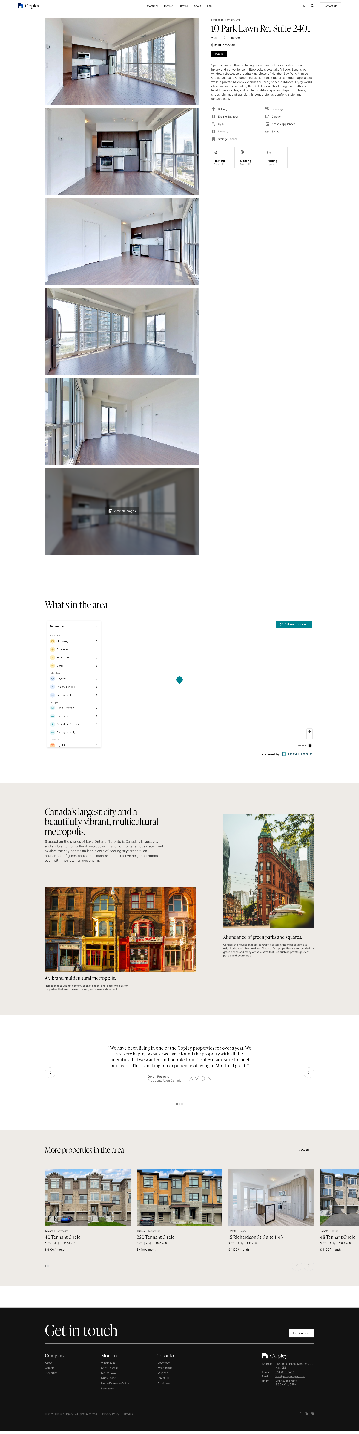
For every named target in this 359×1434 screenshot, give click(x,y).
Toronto (168, 5)
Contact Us (330, 5)
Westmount (108, 1362)
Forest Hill (163, 1378)
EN (303, 5)
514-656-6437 (284, 1371)
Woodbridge (164, 1367)
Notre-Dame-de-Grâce (115, 1383)
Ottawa (183, 5)
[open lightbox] (122, 61)
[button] (152, 6)
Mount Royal (108, 1372)
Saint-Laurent (109, 1367)
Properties (51, 1372)
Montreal (152, 5)
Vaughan (162, 1372)
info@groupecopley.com (290, 1376)
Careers (49, 1367)
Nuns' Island (108, 1378)
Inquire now (301, 1333)
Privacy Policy (110, 1413)
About (197, 5)
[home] (57, 6)
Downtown (107, 1388)
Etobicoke (163, 1383)
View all (303, 1150)
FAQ (209, 5)
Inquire (219, 53)
